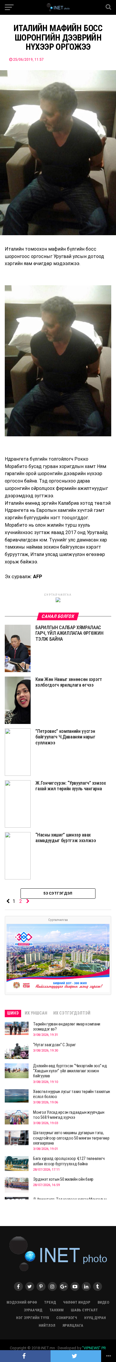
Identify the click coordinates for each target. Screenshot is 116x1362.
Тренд (50, 1302)
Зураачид (33, 1310)
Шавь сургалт (84, 1310)
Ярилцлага (72, 1325)
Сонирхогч (66, 1317)
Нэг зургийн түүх (32, 1317)
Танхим (56, 1310)
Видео (103, 1302)
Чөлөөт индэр (76, 1302)
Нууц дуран (95, 1317)
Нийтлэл (47, 1325)
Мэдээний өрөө (22, 1302)
